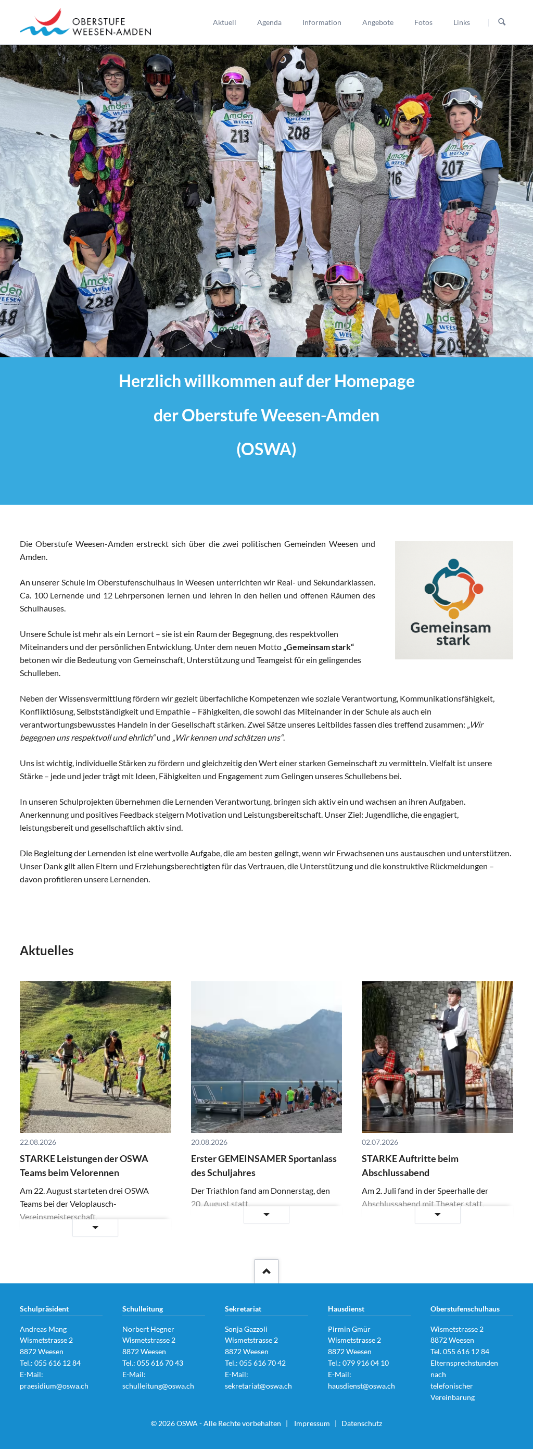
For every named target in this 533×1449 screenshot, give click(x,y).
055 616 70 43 (160, 1362)
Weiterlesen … (66, 1228)
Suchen (501, 22)
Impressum (312, 1423)
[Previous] (21, 201)
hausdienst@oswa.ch (361, 1385)
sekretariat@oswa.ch (258, 1385)
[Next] (511, 201)
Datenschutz (361, 1423)
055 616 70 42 (262, 1362)
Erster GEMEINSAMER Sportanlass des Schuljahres (264, 1165)
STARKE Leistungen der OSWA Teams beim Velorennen (84, 1165)
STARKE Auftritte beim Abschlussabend (410, 1165)
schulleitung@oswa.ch (158, 1385)
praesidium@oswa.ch (54, 1385)
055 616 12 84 (57, 1362)
